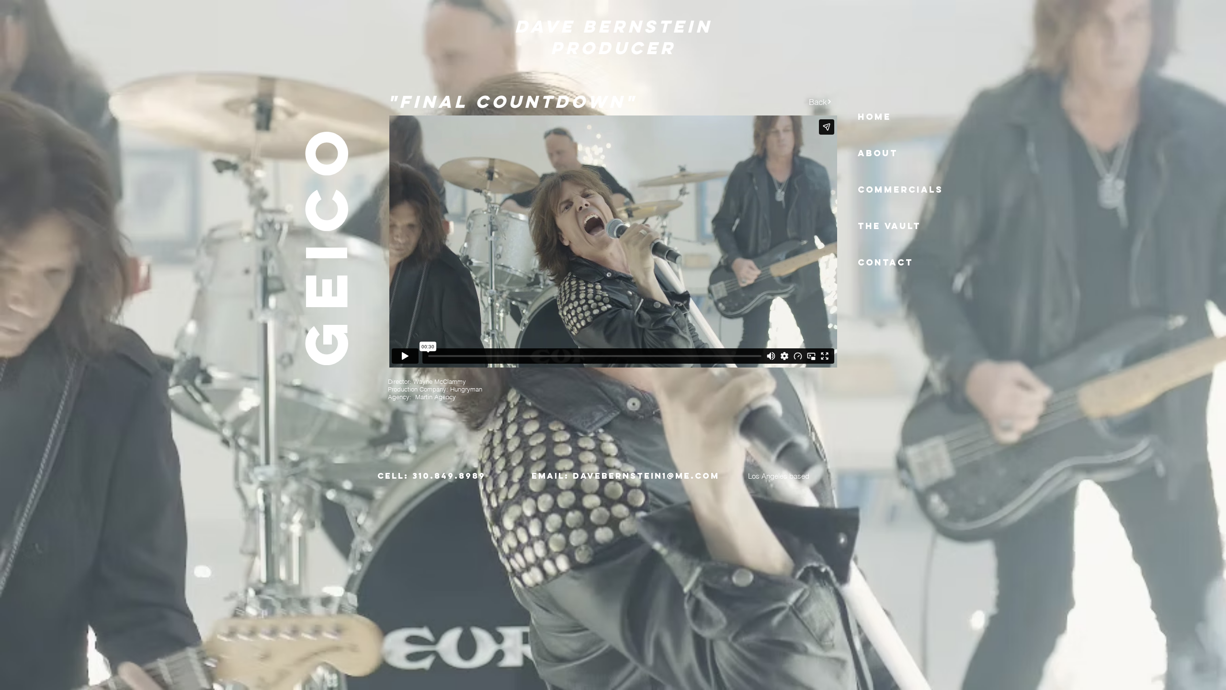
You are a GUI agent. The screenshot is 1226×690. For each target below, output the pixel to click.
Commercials (900, 189)
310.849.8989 (449, 476)
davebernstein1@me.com (646, 476)
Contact (885, 262)
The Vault (889, 225)
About (878, 153)
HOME (874, 116)
